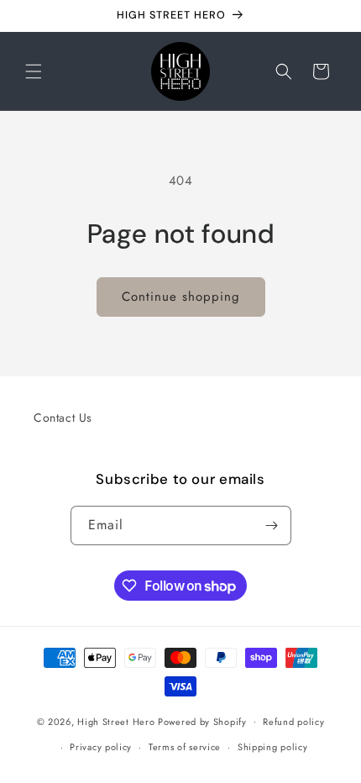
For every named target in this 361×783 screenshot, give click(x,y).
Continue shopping (181, 296)
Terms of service (185, 747)
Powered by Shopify (202, 721)
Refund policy (293, 721)
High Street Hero (115, 721)
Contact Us (63, 417)
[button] (33, 71)
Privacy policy (101, 747)
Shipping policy (273, 747)
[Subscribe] (272, 525)
